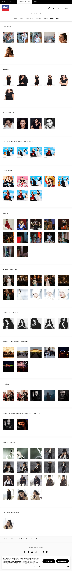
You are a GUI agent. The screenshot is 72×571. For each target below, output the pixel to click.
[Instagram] (36, 552)
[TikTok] (40, 552)
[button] (8, 38)
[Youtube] (32, 552)
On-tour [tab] (45, 18)
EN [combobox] (58, 8)
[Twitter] (25, 552)
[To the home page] (19, 10)
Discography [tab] (30, 18)
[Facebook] (28, 552)
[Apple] (47, 552)
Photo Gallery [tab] (54, 18)
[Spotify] (43, 552)
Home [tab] (15, 18)
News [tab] (21, 18)
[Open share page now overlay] (49, 8)
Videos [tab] (38, 18)
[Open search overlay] (53, 8)
